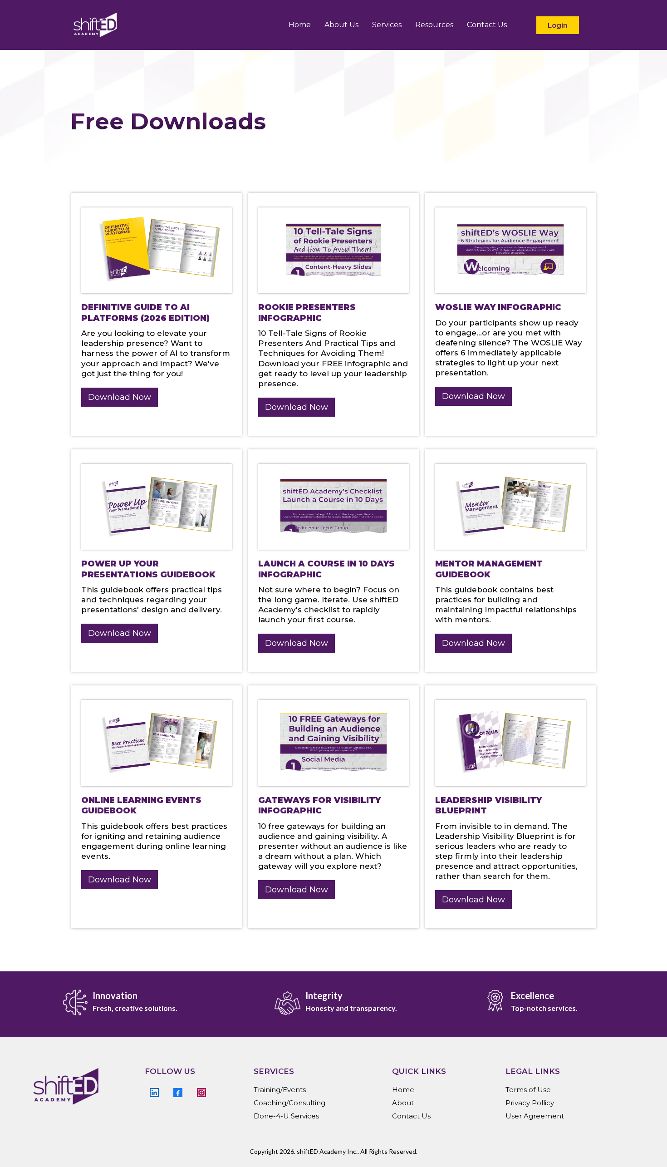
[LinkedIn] (154, 1092)
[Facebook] (178, 1092)
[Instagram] (201, 1092)
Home (300, 24)
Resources (434, 24)
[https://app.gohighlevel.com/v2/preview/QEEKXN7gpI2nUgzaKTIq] (82, 1086)
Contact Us (487, 24)
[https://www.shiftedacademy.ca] (95, 25)
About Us (341, 24)
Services (387, 24)
